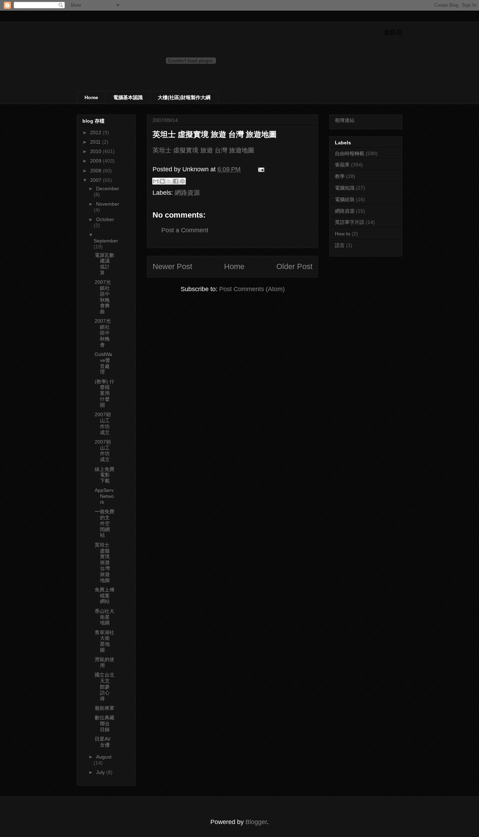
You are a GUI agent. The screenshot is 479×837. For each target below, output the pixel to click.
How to (342, 233)
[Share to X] (169, 181)
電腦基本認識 (128, 97)
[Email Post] (259, 169)
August (104, 757)
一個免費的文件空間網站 (104, 523)
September (106, 240)
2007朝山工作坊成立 (103, 423)
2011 (96, 142)
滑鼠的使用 (104, 662)
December (107, 188)
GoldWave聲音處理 (103, 363)
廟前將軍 (104, 708)
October (105, 219)
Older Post (294, 266)
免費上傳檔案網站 (104, 595)
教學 (340, 176)
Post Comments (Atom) (252, 289)
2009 (96, 161)
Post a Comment (184, 230)
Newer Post (172, 266)
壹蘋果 (342, 164)
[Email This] (155, 181)
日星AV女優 (102, 742)
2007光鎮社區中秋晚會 (103, 332)
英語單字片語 (349, 222)
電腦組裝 (345, 199)
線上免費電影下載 (104, 475)
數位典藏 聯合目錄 (104, 723)
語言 (340, 245)
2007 (96, 180)
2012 (96, 132)
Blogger (256, 821)
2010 (96, 151)
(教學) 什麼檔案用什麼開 (104, 393)
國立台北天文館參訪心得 (104, 686)
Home (91, 97)
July (101, 772)
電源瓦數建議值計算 (104, 263)
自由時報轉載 (349, 153)
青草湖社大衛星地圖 (104, 641)
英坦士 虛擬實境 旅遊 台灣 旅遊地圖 (215, 134)
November (107, 204)
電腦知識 (345, 188)
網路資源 (187, 192)
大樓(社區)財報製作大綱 (184, 97)
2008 (96, 170)
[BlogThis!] (162, 181)
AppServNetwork (104, 496)
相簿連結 (345, 120)
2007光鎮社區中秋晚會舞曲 (103, 296)
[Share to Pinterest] (182, 181)
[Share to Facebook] (175, 181)
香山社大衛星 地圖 (104, 617)
